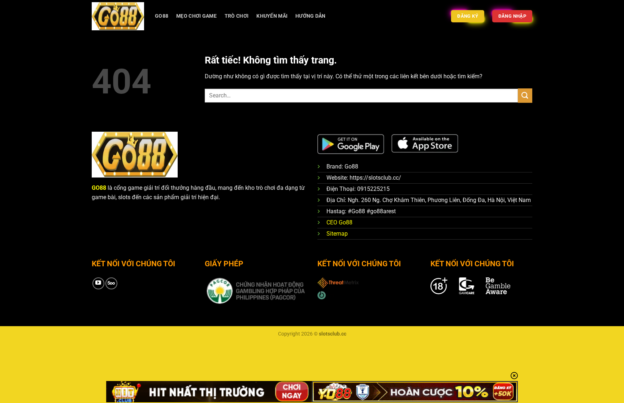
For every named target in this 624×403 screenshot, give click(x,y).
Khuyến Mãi (271, 16)
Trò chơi (236, 16)
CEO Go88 (339, 222)
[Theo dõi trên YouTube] (98, 283)
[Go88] (118, 16)
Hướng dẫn (310, 16)
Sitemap (337, 233)
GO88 (161, 16)
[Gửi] (525, 95)
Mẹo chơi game (196, 16)
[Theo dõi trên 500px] (111, 283)
